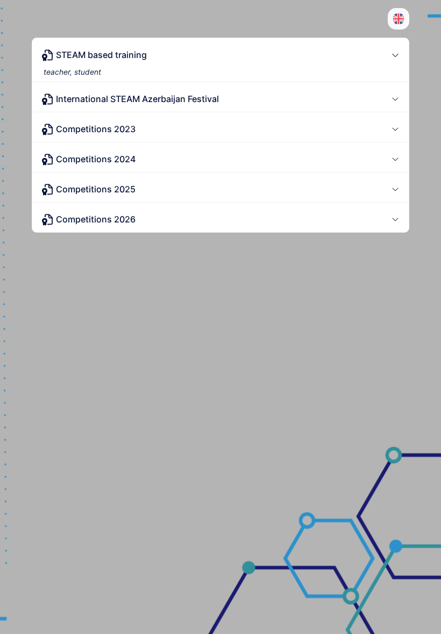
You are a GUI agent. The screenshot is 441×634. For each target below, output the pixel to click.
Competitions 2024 (96, 159)
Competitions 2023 (96, 129)
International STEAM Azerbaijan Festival (137, 98)
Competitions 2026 (96, 219)
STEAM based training (101, 54)
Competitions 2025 (96, 189)
